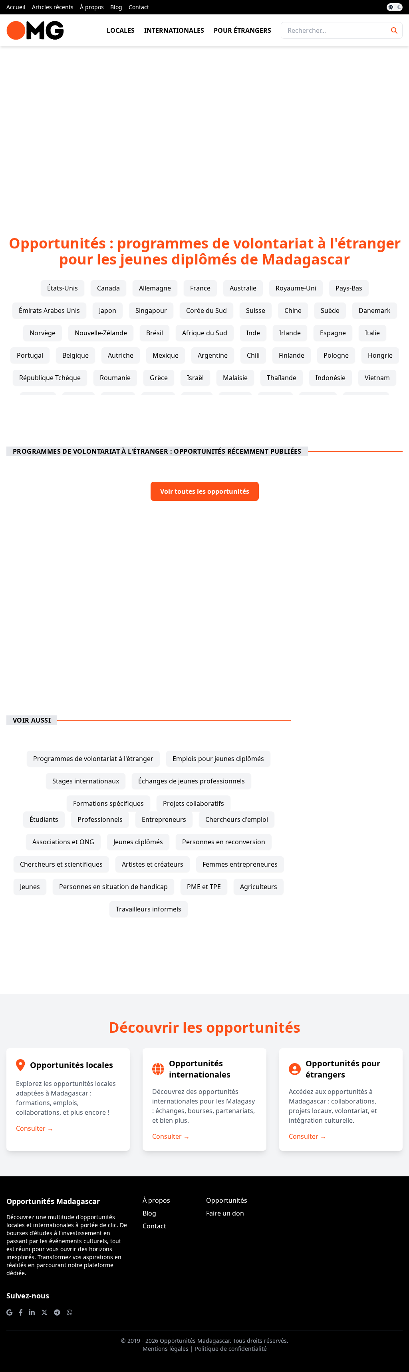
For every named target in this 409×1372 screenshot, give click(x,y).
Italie (372, 332)
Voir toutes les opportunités (204, 491)
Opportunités (226, 1200)
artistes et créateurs (152, 864)
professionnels (100, 819)
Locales (121, 30)
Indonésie (330, 377)
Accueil (16, 7)
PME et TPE (204, 886)
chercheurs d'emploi (236, 819)
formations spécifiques (108, 803)
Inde (253, 332)
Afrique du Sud (204, 332)
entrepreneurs (164, 819)
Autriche (120, 355)
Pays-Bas (349, 288)
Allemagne (155, 288)
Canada (108, 288)
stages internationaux (85, 781)
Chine (293, 310)
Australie (243, 288)
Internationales (174, 30)
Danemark (375, 310)
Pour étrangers (242, 30)
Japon (107, 310)
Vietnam (377, 377)
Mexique (166, 355)
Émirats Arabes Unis (49, 310)
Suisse (255, 310)
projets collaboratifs (193, 803)
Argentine (213, 355)
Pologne (336, 355)
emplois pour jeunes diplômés (218, 758)
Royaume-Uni (296, 288)
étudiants (44, 819)
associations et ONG (63, 841)
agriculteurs (258, 886)
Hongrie (380, 355)
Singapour (151, 310)
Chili (253, 355)
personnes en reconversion (223, 841)
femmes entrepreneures (240, 864)
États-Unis (62, 288)
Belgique (75, 355)
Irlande (290, 332)
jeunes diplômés (138, 841)
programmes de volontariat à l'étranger (93, 758)
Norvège (43, 332)
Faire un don (225, 1213)
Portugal (30, 355)
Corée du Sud (206, 310)
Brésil (154, 332)
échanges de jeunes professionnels (191, 781)
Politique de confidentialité (231, 1348)
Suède (330, 310)
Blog (116, 7)
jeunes (30, 886)
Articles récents (52, 7)
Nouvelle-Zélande (101, 332)
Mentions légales (166, 1348)
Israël (195, 377)
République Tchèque (50, 377)
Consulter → (35, 1128)
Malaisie (235, 377)
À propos (92, 7)
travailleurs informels (148, 909)
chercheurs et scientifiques (61, 864)
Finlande (291, 355)
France (200, 288)
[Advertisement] (204, 128)
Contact (139, 7)
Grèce (159, 377)
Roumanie (115, 377)
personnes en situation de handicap (113, 886)
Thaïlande (281, 377)
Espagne (333, 332)
